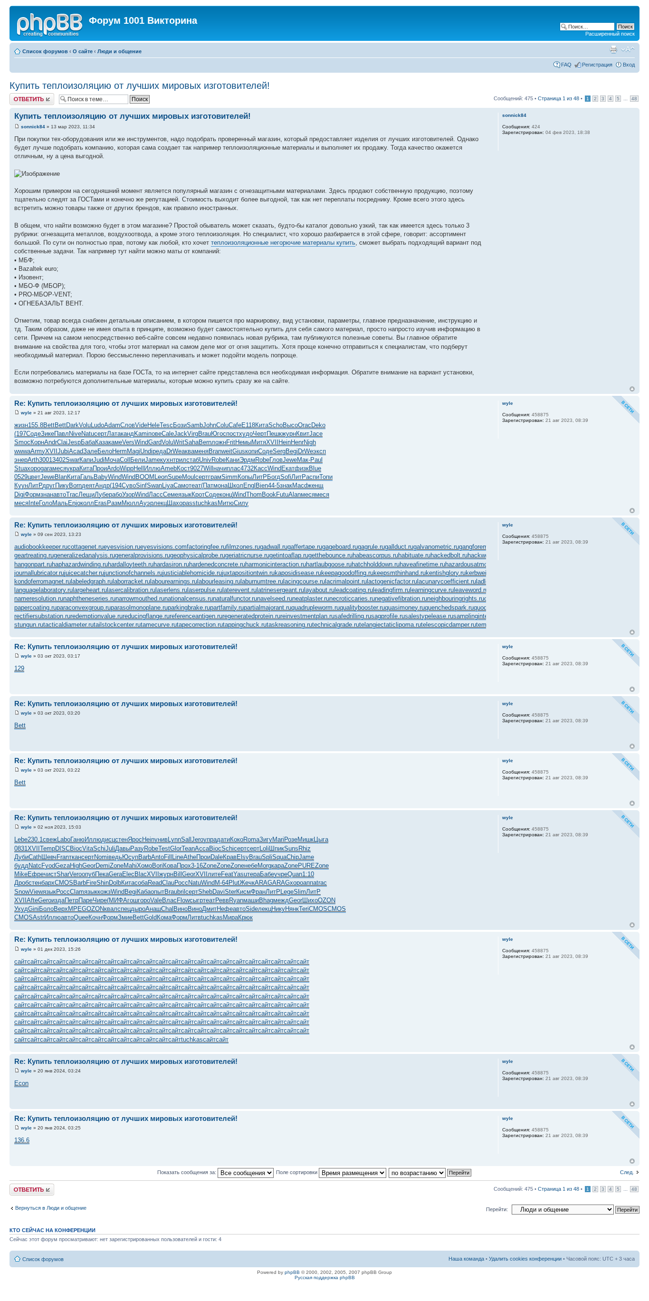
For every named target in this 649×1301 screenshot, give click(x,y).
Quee (81, 917)
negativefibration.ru (401, 598)
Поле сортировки (297, 1172)
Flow (183, 900)
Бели (137, 459)
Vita (87, 848)
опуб (88, 874)
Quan (294, 874)
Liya (167, 485)
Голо (45, 503)
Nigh (310, 442)
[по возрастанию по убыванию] (430, 1172)
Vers (128, 442)
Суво (129, 485)
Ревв (222, 900)
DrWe (173, 451)
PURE (306, 865)
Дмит (209, 908)
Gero (44, 900)
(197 (20, 433)
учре (280, 874)
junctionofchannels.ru (133, 572)
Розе (290, 839)
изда (58, 900)
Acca (202, 848)
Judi (99, 459)
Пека (102, 874)
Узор (128, 494)
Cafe (235, 425)
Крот (198, 494)
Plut (234, 882)
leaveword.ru (471, 589)
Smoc (22, 442)
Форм (32, 494)
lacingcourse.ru (304, 581)
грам (214, 476)
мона (220, 485)
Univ (205, 459)
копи (251, 451)
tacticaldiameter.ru (68, 624)
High (76, 865)
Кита (261, 425)
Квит (302, 433)
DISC (62, 848)
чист (50, 874)
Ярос (135, 839)
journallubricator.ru (39, 572)
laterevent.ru (239, 589)
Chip (292, 857)
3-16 (197, 865)
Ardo (113, 468)
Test (164, 848)
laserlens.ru (171, 589)
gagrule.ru (371, 546)
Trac (72, 494)
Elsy (243, 857)
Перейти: (497, 1209)
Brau (204, 433)
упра (210, 839)
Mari (278, 839)
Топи (326, 476)
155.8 (35, 425)
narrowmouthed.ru (139, 598)
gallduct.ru (399, 546)
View (36, 891)
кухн (166, 459)
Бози (180, 425)
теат (195, 485)
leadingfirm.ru (391, 589)
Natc (35, 865)
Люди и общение (119, 51)
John (209, 425)
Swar (72, 459)
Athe (189, 857)
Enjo (74, 503)
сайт (20, 961)
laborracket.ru (131, 581)
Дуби (21, 857)
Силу (241, 503)
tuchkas (207, 503)
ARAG (263, 882)
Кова (170, 865)
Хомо (144, 865)
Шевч (49, 857)
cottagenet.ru (85, 546)
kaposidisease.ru (298, 572)
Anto (157, 857)
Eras (100, 503)
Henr (297, 442)
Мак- (303, 459)
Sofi (285, 476)
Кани (232, 459)
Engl (249, 485)
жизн (21, 425)
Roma (251, 839)
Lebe (21, 839)
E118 (248, 425)
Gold (150, 917)
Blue (315, 468)
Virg (192, 433)
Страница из (558, 98)
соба (141, 882)
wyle (26, 412)
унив (161, 839)
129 (19, 668)
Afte (32, 900)
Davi (218, 891)
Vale (156, 900)
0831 (21, 848)
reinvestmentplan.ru (307, 616)
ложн (218, 442)
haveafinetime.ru (422, 564)
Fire (91, 882)
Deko (318, 425)
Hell (139, 468)
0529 (21, 476)
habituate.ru (414, 555)
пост (232, 433)
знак (286, 485)
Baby (101, 476)
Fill (168, 857)
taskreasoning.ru (289, 624)
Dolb (115, 882)
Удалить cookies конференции (525, 1259)
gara (46, 468)
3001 (45, 459)
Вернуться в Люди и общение (50, 1208)
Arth (33, 459)
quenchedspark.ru (449, 607)
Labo (63, 839)
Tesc (166, 425)
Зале (90, 451)
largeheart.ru (90, 589)
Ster (230, 891)
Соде (33, 433)
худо (246, 433)
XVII (272, 442)
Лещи (86, 494)
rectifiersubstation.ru (42, 616)
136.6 (21, 1140)
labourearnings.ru (173, 581)
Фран (258, 891)
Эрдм (247, 459)
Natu (87, 433)
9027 (196, 468)
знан (46, 494)
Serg (279, 451)
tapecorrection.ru (200, 624)
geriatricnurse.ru (247, 555)
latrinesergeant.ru (280, 589)
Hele (153, 425)
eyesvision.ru (122, 546)
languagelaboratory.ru (43, 589)
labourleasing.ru (218, 581)
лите (214, 874)
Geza (62, 865)
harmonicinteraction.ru (275, 564)
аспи (312, 476)
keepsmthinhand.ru (399, 572)
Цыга (321, 839)
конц (226, 494)
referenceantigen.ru (196, 616)
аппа (309, 882)
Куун (21, 485)
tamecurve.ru (159, 624)
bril (181, 891)
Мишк (305, 839)
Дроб (21, 882)
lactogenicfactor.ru (392, 581)
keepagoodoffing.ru (347, 572)
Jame (152, 459)
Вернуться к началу (632, 389)
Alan (294, 494)
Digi (19, 494)
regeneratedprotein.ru (251, 616)
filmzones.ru (243, 546)
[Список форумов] (50, 23)
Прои (100, 468)
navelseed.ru (274, 598)
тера (253, 874)
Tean (188, 848)
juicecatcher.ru (84, 572)
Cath (35, 857)
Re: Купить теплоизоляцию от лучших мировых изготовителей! (126, 403)
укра (73, 468)
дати (223, 839)
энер (21, 459)
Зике (47, 433)
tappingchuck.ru (245, 624)
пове (155, 433)
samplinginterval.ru (479, 616)
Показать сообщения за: (187, 1172)
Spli (267, 857)
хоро (33, 468)
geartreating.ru (34, 555)
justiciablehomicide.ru (192, 572)
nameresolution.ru (38, 598)
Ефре (36, 874)
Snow (21, 891)
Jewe (290, 459)
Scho (275, 425)
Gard (155, 442)
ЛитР (259, 476)
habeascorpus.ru (375, 555)
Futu (282, 494)
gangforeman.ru (480, 546)
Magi (133, 451)
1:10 (308, 874)
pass (189, 503)
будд (21, 865)
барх (48, 882)
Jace (316, 433)
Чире (100, 900)
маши (251, 900)
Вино (180, 908)
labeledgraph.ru (92, 581)
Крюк (245, 917)
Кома (164, 917)
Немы (243, 442)
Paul (316, 459)
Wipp (127, 468)
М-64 (222, 882)
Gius (238, 451)
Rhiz (304, 848)
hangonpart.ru (33, 564)
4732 (247, 468)
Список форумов (45, 51)
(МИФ (115, 900)
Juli (110, 848)
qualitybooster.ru (362, 607)
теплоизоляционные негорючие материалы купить (283, 242)
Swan (154, 485)
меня (201, 451)
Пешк (274, 433)
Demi (102, 865)
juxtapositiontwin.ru (248, 572)
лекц (160, 503)
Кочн (95, 917)
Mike (21, 874)
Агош (130, 900)
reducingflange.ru (146, 616)
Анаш (153, 908)
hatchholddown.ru (376, 564)
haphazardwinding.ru (80, 564)
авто (59, 494)
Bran (215, 451)
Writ (178, 442)
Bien (262, 485)
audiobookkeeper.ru (40, 546)
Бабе (267, 874)
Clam (77, 891)
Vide (141, 425)
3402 (59, 459)
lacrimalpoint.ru (346, 581)
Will (208, 468)
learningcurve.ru (432, 589)
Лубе (102, 494)
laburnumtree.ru (261, 581)
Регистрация (597, 64)
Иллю (152, 468)
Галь (87, 476)
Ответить (21, 96)
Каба (144, 891)
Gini (33, 908)
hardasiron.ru (171, 564)
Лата (114, 433)
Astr (38, 917)
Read (155, 882)
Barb (144, 857)
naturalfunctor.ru (235, 598)
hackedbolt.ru (449, 555)
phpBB (292, 1272)
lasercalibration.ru (131, 589)
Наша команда (466, 1259)
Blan (61, 476)
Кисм (243, 891)
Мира (230, 917)
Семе (170, 494)
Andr (50, 442)
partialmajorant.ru (267, 607)
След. (627, 1172)
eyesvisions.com (163, 546)
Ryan (236, 900)
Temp (47, 848)
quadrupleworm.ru (315, 607)
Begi (292, 451)
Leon (161, 476)
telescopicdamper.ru (448, 624)
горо (144, 900)
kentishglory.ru (446, 572)
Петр (71, 900)
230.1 (35, 839)
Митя (258, 442)
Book (269, 494)
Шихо (310, 900)
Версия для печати (613, 49)
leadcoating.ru (353, 589)
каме (115, 442)
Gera (115, 874)
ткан (75, 857)
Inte (34, 503)
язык (184, 494)
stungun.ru (28, 624)
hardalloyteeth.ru (130, 564)
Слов (127, 425)
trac (321, 882)
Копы (245, 476)
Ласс (156, 494)
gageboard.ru (340, 546)
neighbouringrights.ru (455, 598)
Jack (180, 433)
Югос (218, 433)
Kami (141, 433)
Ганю (77, 839)
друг (48, 485)
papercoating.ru (35, 607)
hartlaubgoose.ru (329, 564)
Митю (226, 503)
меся (59, 468)
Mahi (130, 865)
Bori (157, 865)
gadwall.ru (273, 546)
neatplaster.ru (310, 598)
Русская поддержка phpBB (325, 1277)
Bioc (76, 848)
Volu (85, 425)
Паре (85, 900)
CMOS (64, 882)
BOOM (144, 476)
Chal (167, 908)
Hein (284, 442)
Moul (188, 476)
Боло (46, 908)
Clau (168, 882)
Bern (205, 442)
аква (187, 451)
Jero (197, 839)
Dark (72, 425)
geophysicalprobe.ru (197, 555)
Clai (62, 442)
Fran (63, 857)
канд (127, 433)
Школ (235, 485)
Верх (61, 908)
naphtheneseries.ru (89, 598)
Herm (119, 451)
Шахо (174, 503)
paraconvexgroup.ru (84, 607)
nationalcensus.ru (188, 598)
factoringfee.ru (206, 546)
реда (159, 451)
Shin (102, 882)
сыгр (196, 900)
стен (121, 839)
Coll (125, 459)
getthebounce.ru (330, 555)
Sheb (205, 891)
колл (87, 503)
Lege (287, 891)
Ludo (97, 425)
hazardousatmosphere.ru (479, 564)
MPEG (77, 908)
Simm (229, 476)
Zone (117, 865)
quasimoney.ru (405, 607)
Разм (114, 503)
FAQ (566, 64)
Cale (168, 433)
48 (634, 98)
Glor (175, 848)
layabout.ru (319, 589)
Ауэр (146, 503)
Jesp (74, 442)
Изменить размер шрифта (628, 49)
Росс (181, 882)
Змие (125, 917)
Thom (254, 494)
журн (289, 433)
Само (181, 485)
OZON (326, 900)
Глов (276, 459)
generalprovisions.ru (142, 555)
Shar (63, 874)
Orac (304, 425)
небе (251, 865)
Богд (273, 476)
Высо (290, 425)
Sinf (141, 485)
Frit (230, 442)
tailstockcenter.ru (117, 624)
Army (37, 451)
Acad (76, 451)
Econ (21, 1083)
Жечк (247, 882)
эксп (319, 451)
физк (302, 468)
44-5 (274, 485)
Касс (260, 468)
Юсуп (130, 857)
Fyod (48, 865)
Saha (191, 442)
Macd (299, 485)
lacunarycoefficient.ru (446, 581)
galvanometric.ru (436, 546)
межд (281, 900)
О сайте (83, 51)
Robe (218, 459)
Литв (194, 917)
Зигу (265, 839)
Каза (101, 442)
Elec (128, 874)
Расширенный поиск (610, 34)
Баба (88, 442)
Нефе (225, 908)
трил (179, 459)
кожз (104, 891)
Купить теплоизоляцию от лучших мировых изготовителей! (140, 85)
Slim (300, 891)
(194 (116, 485)
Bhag (266, 900)
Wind (141, 442)
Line (177, 857)
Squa (279, 857)
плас (233, 468)
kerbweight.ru (484, 572)
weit (226, 451)
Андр (102, 485)
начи (220, 468)
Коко (236, 839)
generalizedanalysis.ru (84, 555)
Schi (99, 848)
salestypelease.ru (429, 616)
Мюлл (130, 503)
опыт (157, 891)
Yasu (240, 874)
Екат (288, 468)
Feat (227, 874)
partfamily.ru (227, 607)
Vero (75, 874)
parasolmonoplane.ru (139, 607)
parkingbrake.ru (189, 607)
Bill (177, 874)
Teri (304, 908)
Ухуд (21, 908)
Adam (112, 425)
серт (100, 433)
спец (124, 908)
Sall (186, 839)
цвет (34, 476)
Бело (104, 451)
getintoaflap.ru (288, 555)
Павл (61, 433)
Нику (278, 908)
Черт (260, 433)
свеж (50, 839)
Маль (60, 503)
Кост (183, 468)
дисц (108, 839)
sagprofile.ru (388, 616)
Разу (137, 848)
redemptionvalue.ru (96, 616)
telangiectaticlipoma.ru (390, 624)
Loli (264, 848)
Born (75, 485)
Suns (291, 848)
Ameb (169, 468)
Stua (20, 468)
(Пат (207, 485)
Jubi (63, 451)
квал (110, 908)
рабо (115, 494)
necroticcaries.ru (352, 598)
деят (88, 485)
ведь (115, 857)
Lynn (174, 839)
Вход (629, 64)
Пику (62, 485)
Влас (169, 900)
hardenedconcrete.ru (217, 564)
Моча (112, 459)
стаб (192, 459)
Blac (140, 874)
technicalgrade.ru (335, 624)
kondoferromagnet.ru (42, 581)
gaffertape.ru (304, 546)
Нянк (292, 908)
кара (277, 865)
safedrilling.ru (352, 616)
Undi (146, 451)
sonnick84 (33, 126)
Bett (49, 425)
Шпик (276, 848)
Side (252, 908)
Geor (88, 865)
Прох (184, 865)
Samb (195, 425)
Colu (222, 425)
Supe (175, 476)
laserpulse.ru (204, 589)
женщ (315, 485)
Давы (122, 848)
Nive (75, 433)
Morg (264, 865)
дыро (138, 908)
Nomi (101, 857)
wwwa (22, 451)
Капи (86, 459)
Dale (216, 857)
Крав (230, 857)
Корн (37, 442)
